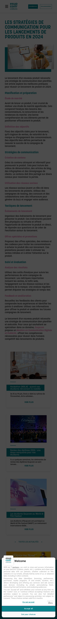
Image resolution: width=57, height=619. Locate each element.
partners (15, 567)
